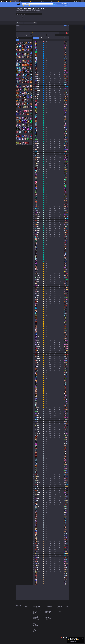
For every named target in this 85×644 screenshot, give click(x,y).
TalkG (33, 630)
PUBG (33, 612)
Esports (34, 631)
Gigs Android (47, 613)
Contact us (59, 611)
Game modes (27, 5)
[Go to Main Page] (3, 1)
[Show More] (74, 1)
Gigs (33, 632)
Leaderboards (44, 5)
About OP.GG (27, 606)
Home (17, 5)
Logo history (27, 610)
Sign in (82, 1)
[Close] (82, 638)
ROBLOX (34, 613)
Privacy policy (60, 606)
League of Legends (14, 1)
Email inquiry (59, 610)
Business (67, 606)
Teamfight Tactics (35, 607)
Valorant (34, 611)
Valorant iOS (46, 612)
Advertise (67, 607)
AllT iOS (46, 610)
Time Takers (35, 625)
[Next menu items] (63, 6)
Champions (21, 5)
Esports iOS (46, 619)
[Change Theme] (77, 1)
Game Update (62, 5)
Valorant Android (47, 611)
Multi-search (57, 5)
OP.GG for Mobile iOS (48, 607)
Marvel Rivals (35, 617)
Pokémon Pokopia (35, 616)
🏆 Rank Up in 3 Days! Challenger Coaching (65, 3)
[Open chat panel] (84, 27)
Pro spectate (50, 5)
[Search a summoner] (51, 4)
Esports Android (47, 618)
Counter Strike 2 (35, 620)
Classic (32, 5)
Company (26, 607)
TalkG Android (47, 616)
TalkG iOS (46, 617)
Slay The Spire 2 (35, 619)
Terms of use (60, 607)
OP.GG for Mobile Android (48, 606)
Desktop (34, 626)
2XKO (33, 624)
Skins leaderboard (38, 5)
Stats (53, 5)
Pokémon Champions (36, 610)
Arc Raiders (34, 618)
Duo (33, 629)
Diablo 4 (34, 623)
